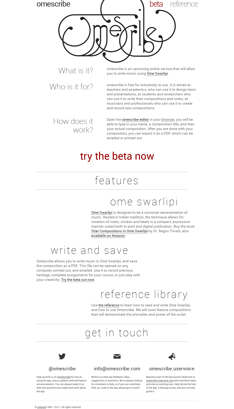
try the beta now (117, 156)
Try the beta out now (77, 280)
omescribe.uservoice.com (160, 380)
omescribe (53, 4)
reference (184, 4)
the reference (108, 305)
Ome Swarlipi (157, 74)
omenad (41, 407)
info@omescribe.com (117, 368)
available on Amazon (108, 236)
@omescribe (62, 368)
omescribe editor (135, 120)
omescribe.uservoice (171, 368)
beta (156, 4)
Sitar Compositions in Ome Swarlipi (119, 231)
